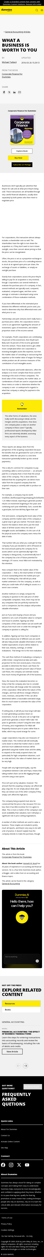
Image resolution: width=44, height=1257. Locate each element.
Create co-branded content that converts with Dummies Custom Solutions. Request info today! (22, 2)
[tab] (21, 1004)
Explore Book (22, 151)
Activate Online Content (10, 1141)
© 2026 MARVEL (7, 1254)
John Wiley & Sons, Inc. (31, 1241)
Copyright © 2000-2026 (10, 1241)
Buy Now (18, 158)
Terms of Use (6, 1218)
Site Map (4, 1148)
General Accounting (11, 883)
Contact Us (5, 1135)
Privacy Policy (6, 1224)
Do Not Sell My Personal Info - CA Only (17, 1236)
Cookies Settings (7, 1230)
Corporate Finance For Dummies (12, 75)
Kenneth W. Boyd (30, 863)
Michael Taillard (9, 62)
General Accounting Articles (17, 32)
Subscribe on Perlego (22, 165)
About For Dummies (9, 1129)
